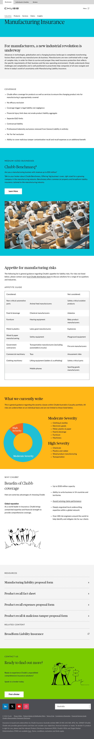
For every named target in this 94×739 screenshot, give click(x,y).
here (29, 731)
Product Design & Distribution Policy (34, 716)
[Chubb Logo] (12, 8)
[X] (12, 706)
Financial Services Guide (79, 716)
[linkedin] (5, 706)
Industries (8, 16)
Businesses (8, 2)
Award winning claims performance (67, 501)
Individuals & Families (22, 2)
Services (25, 16)
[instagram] (26, 706)
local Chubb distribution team (39, 277)
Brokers (35, 2)
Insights (40, 16)
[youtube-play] (19, 706)
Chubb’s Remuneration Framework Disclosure (16, 718)
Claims (32, 16)
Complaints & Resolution (62, 716)
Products (17, 16)
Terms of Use (50, 716)
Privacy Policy (18, 716)
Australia (61, 706)
